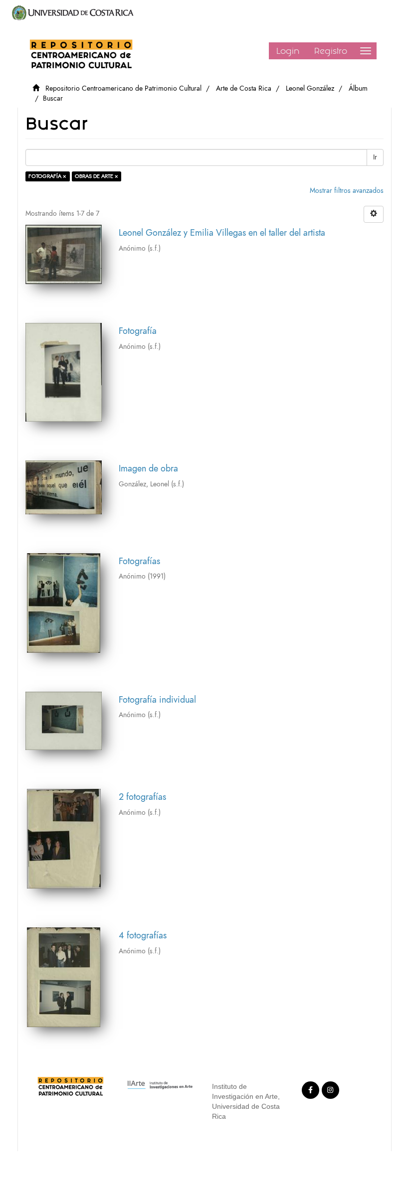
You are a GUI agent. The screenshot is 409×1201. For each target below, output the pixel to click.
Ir (375, 157)
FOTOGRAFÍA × (47, 176)
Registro (330, 50)
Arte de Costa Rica (243, 88)
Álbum (358, 88)
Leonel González (310, 88)
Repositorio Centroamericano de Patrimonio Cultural (123, 88)
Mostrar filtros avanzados (347, 190)
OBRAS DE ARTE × (96, 176)
